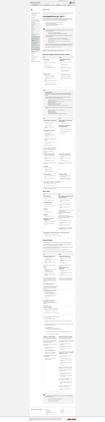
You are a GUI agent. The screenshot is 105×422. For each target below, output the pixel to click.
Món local (61, 409)
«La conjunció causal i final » (55, 46)
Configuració (65, 419)
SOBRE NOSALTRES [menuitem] (35, 4)
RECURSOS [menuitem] (58, 4)
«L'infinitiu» (50, 305)
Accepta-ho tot (69, 419)
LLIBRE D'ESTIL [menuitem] (47, 4)
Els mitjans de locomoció (34, 42)
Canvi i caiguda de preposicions (35, 47)
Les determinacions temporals (35, 36)
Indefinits (32, 27)
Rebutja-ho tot (74, 419)
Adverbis (32, 32)
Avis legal (32, 60)
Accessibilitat (33, 58)
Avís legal (61, 412)
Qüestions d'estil (33, 15)
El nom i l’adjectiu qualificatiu (35, 20)
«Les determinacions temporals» (48, 152)
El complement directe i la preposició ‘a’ (34, 40)
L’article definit (33, 22)
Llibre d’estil (47, 409)
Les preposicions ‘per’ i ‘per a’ (34, 46)
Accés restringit (62, 0)
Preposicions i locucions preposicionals (34, 34)
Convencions (33, 17)
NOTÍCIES (69, 4)
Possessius (32, 25)
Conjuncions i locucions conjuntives (34, 51)
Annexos (32, 55)
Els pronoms (33, 29)
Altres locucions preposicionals (35, 49)
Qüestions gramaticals (45, 14)
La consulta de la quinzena (49, 412)
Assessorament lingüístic (36, 409)
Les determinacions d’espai (35, 38)
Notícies (47, 413)
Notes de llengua (48, 410)
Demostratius (33, 24)
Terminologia (33, 53)
